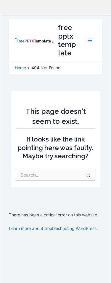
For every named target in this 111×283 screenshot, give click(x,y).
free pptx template (67, 40)
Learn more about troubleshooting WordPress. (53, 228)
